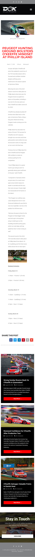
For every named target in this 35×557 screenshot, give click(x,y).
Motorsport (26, 64)
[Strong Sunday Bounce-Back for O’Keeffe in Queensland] (17, 365)
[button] (31, 9)
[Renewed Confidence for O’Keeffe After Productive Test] (17, 416)
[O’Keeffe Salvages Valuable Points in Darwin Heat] (17, 469)
